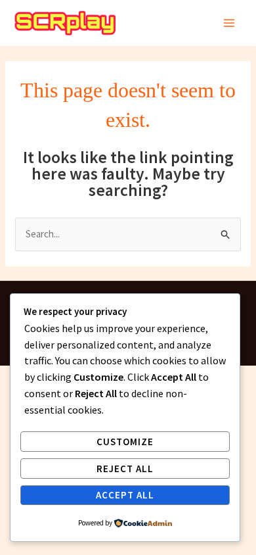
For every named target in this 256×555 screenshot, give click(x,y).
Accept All (125, 495)
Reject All (125, 468)
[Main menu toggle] (229, 23)
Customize (125, 441)
